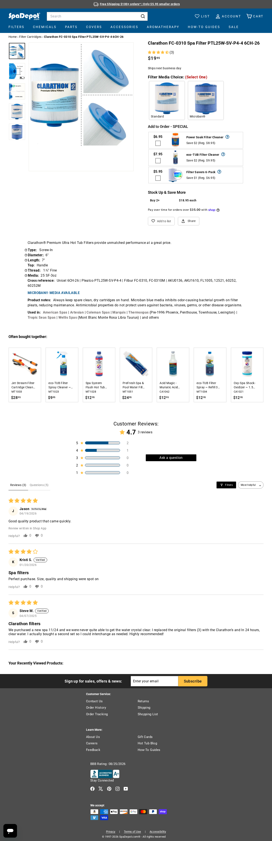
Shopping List (148, 714)
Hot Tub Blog (147, 743)
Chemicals (45, 27)
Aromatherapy (163, 27)
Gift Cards (145, 737)
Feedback (93, 750)
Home (12, 36)
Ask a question (171, 458)
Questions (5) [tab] (39, 485)
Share (192, 221)
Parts (71, 27)
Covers (94, 27)
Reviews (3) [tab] (18, 485)
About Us (93, 737)
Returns (143, 701)
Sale (234, 27)
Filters (16, 27)
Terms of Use (132, 831)
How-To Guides (204, 27)
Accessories (124, 27)
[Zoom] (81, 95)
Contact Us (94, 701)
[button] (159, 52)
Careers (92, 743)
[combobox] (97, 16)
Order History (96, 708)
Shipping (144, 708)
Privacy (110, 831)
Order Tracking (97, 714)
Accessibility (158, 831)
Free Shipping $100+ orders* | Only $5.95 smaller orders (140, 4)
